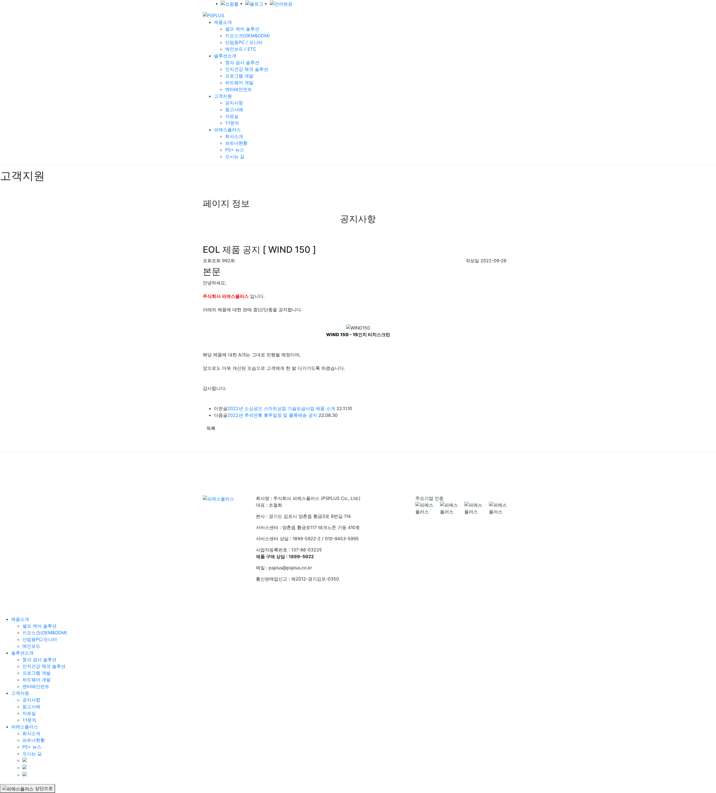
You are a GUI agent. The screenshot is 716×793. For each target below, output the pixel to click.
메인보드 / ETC (240, 49)
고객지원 (223, 96)
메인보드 (31, 646)
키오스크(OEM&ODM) (247, 35)
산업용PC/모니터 (39, 639)
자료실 (232, 116)
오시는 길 (234, 156)
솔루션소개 (225, 56)
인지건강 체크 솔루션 (246, 69)
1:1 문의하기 (326, 467)
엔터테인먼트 (238, 89)
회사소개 (234, 136)
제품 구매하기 (364, 467)
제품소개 (223, 22)
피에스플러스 (227, 129)
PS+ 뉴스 (234, 150)
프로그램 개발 (239, 76)
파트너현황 (236, 143)
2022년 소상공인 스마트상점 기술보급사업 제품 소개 (281, 408)
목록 (210, 428)
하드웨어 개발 (239, 82)
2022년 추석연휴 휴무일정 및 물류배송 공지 (272, 415)
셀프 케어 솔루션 (242, 29)
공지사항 (234, 103)
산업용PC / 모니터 (244, 42)
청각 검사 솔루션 (242, 62)
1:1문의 (232, 123)
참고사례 (234, 109)
